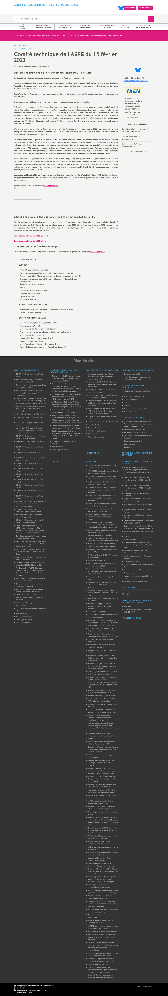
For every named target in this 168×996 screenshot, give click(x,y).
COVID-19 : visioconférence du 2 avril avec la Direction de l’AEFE (29, 521)
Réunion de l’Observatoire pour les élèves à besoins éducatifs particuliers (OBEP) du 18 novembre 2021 (31, 544)
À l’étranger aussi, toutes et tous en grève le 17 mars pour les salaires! (103, 854)
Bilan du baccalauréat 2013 (97, 560)
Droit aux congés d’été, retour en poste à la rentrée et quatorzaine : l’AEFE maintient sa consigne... (31, 503)
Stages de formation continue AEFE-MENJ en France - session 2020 (101, 742)
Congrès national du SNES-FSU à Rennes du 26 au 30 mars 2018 (139, 522)
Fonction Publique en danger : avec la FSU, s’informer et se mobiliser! (101, 700)
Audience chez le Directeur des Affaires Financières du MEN (102, 391)
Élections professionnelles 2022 (135, 581)
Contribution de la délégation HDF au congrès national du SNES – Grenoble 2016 (137, 488)
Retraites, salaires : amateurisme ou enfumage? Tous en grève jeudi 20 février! (101, 763)
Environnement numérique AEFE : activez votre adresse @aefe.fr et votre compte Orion (31, 551)
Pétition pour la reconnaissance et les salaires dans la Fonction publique (101, 807)
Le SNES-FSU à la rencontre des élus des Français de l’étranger (102, 616)
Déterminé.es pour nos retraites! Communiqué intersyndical (100, 897)
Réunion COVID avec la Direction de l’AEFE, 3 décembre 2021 (29, 381)
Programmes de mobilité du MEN (136, 409)
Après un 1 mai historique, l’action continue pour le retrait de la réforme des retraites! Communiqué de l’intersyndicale (103, 946)
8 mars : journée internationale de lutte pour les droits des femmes (102, 504)
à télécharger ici (51, 186)
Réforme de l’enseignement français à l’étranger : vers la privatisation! (30, 442)
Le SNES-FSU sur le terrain (133, 561)
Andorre (127, 406)
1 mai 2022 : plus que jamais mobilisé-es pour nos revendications (103, 472)
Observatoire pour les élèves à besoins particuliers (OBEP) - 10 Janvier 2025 (30, 564)
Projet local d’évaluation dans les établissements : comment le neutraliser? (103, 539)
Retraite (127, 447)
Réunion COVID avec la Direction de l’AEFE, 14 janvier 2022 (29, 516)
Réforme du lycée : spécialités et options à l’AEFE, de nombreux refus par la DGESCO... (102, 584)
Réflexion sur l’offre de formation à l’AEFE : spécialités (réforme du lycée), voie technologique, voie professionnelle (102, 524)
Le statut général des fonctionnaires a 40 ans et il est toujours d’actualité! (103, 954)
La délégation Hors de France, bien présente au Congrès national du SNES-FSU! (138, 545)
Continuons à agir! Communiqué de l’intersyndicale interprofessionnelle (101, 960)
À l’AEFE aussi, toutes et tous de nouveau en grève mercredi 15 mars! (103, 927)
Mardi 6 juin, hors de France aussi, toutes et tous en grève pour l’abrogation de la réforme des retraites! (102, 571)
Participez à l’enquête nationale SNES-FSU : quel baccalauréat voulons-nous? (102, 545)
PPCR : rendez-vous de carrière (135, 432)
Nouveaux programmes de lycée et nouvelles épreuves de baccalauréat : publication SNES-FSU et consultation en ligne (103, 727)
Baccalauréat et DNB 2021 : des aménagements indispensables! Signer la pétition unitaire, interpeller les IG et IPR (103, 771)
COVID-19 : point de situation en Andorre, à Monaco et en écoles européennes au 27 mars (100, 717)
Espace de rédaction (24, 993)
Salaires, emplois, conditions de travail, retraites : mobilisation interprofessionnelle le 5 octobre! (102, 532)
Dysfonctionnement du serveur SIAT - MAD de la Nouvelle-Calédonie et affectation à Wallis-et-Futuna (101, 411)
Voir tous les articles (138, 152)
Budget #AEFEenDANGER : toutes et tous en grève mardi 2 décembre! (29, 590)
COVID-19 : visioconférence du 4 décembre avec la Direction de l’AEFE (30, 510)
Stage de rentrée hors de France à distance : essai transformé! (136, 551)
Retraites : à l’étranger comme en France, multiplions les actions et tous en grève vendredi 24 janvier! (103, 749)
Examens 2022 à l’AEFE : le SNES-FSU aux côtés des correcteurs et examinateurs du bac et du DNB (103, 871)
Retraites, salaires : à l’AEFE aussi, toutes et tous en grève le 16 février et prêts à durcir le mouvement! (102, 830)
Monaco (127, 403)
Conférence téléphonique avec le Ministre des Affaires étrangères (64, 411)
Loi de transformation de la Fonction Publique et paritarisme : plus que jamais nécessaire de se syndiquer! (138, 424)
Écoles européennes (131, 400)
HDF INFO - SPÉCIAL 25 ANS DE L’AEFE (30, 414)
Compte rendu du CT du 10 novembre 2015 (131, 145)
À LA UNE (127, 606)
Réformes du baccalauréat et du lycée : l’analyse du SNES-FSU (102, 646)
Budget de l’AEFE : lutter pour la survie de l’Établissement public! (31, 386)
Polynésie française (95, 428)
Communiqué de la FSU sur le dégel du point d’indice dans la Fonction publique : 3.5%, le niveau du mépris (102, 879)
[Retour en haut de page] (9, 987)
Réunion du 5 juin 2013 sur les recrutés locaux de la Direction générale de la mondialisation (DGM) (66, 378)
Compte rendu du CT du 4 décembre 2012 (131, 137)
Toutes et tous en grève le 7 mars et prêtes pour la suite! (100, 921)
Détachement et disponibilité (134, 430)
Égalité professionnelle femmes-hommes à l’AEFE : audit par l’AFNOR (31, 537)
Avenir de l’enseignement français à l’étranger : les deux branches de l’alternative (29, 393)
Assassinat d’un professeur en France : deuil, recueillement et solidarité (102, 691)
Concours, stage (130, 444)
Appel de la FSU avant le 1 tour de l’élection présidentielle (100, 859)
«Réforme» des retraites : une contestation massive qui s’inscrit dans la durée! (103, 736)
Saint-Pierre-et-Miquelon (97, 431)
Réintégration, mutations (133, 441)
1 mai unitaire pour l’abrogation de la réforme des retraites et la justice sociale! (103, 477)
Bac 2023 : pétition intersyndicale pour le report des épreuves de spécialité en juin (103, 891)
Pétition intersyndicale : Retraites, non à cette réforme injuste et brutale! (102, 785)
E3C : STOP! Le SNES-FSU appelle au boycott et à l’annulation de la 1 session (103, 711)
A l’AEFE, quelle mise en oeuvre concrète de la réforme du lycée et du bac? (102, 673)
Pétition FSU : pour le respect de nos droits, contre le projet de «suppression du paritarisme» (102, 658)
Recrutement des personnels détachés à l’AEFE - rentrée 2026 (30, 579)
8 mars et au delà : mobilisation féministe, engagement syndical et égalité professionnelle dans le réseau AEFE (137, 471)
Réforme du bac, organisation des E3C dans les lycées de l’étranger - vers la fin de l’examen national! (102, 666)
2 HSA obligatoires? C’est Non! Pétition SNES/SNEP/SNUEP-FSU (102, 483)
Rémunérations (21, 614)
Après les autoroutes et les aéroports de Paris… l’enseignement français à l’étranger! (30, 408)
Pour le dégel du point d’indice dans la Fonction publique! (102, 796)
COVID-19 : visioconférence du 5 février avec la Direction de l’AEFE (30, 437)
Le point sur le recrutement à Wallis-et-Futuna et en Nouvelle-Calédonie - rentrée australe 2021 (102, 376)
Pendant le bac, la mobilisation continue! (103, 931)
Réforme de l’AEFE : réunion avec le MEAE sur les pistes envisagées (29, 585)
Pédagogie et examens (24, 617)
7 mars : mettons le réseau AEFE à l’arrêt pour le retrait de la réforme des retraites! (102, 498)
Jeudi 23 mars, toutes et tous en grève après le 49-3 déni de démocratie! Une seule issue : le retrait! (102, 904)
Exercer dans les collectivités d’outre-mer (103, 422)
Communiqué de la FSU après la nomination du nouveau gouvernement (102, 864)
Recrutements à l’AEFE (132, 374)
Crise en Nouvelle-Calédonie (98, 964)
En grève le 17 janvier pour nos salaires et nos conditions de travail (103, 910)
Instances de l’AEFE (23, 623)
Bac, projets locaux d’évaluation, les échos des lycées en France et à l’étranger (103, 635)
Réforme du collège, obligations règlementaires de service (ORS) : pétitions (100, 606)
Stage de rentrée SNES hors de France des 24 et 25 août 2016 (137, 500)
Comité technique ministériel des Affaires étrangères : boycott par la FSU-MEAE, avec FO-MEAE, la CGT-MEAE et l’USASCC (67, 435)
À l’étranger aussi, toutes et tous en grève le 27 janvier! (103, 848)
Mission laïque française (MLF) (135, 397)
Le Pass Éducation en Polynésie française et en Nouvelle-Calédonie (103, 396)
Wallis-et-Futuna (94, 434)
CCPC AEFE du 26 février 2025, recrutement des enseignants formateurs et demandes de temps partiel (103, 969)
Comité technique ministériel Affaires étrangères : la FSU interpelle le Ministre (66, 427)
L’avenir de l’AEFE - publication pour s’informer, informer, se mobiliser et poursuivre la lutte (29, 430)
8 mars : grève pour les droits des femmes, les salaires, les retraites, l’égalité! (100, 517)
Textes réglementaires (24, 620)
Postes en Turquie (130, 412)
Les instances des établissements (136, 570)
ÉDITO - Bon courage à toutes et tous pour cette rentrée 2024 (101, 564)
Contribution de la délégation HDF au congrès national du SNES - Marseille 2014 (137, 480)
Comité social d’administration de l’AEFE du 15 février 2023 (135, 130)
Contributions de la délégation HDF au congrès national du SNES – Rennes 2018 (139, 527)
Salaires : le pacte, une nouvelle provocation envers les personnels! (100, 842)
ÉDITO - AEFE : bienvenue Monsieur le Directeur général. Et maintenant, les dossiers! (30, 597)
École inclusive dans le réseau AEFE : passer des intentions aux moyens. (101, 976)
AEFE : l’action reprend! (97, 612)
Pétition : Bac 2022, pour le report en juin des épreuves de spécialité (103, 837)
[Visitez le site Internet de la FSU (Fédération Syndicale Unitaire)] (30, 990)
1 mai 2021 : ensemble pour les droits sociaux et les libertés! (102, 466)
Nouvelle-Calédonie (95, 425)
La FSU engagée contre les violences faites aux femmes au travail (101, 802)
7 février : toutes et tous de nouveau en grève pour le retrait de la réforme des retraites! (102, 490)
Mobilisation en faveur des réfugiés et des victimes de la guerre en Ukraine (101, 791)
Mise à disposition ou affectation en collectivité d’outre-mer (137, 378)
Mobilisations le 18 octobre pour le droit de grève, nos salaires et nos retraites (102, 629)
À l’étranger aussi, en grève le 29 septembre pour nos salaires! (99, 886)
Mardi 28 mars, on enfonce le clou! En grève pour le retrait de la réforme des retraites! (101, 937)
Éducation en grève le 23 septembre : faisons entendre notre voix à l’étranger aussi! (102, 592)
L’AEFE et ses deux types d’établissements (25, 604)
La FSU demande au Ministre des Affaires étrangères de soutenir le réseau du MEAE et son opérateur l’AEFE (67, 396)
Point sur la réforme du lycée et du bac (101, 696)
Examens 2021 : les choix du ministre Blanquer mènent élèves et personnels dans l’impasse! (101, 779)
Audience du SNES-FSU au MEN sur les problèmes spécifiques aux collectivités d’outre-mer (102, 384)
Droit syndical (129, 573)
